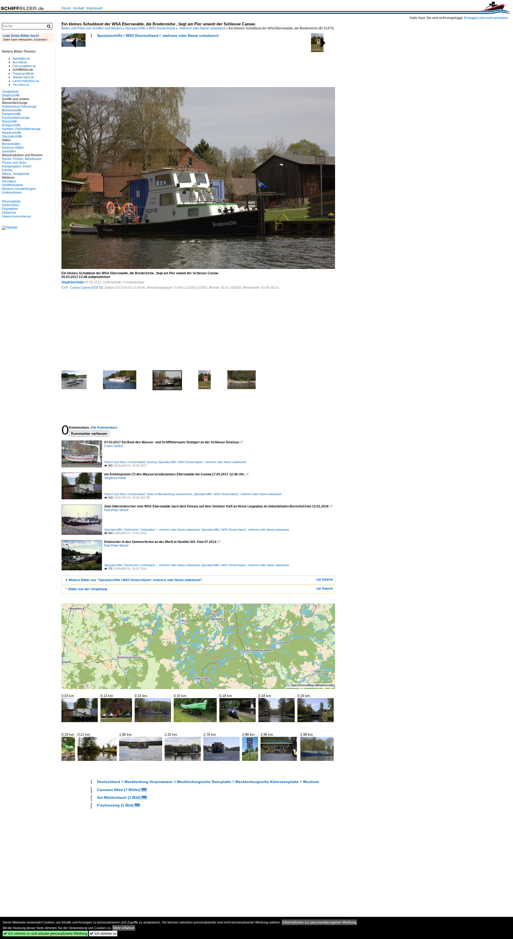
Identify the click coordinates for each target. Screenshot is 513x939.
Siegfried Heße (72, 282)
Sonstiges (9, 181)
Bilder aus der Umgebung (87, 589)
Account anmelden (494, 18)
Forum (66, 8)
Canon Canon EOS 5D (86, 287)
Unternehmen (12, 192)
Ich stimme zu (103, 934)
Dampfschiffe (11, 114)
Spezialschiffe (135, 28)
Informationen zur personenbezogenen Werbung (319, 922)
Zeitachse (9, 212)
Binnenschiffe (12, 110)
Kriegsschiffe (11, 125)
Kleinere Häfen (13, 148)
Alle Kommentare (104, 427)
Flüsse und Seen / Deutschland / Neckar (130, 462)
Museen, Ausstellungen (19, 189)
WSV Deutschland (162, 28)
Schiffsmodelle (12, 185)
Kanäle (7, 170)
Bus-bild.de (20, 62)
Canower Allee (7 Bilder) (119, 790)
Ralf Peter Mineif (116, 510)
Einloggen (471, 18)
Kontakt (78, 8)
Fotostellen (10, 209)
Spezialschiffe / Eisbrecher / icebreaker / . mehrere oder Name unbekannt (152, 529)
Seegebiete (10, 91)
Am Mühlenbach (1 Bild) (119, 797)
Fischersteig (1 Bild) (115, 805)
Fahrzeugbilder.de (24, 66)
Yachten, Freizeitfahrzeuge (21, 129)
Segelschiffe (11, 95)
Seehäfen (9, 151)
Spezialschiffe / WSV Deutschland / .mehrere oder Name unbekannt (158, 35)
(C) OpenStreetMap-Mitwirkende (309, 685)
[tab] (198, 580)
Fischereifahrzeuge (16, 118)
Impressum (95, 8)
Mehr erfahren (123, 928)
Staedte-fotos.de (23, 77)
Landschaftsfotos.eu (26, 81)
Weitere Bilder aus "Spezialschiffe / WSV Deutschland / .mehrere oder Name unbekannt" (135, 580)
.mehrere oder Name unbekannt (202, 28)
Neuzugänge (11, 201)
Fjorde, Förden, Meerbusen (21, 159)
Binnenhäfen (11, 144)
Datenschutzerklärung (16, 216)
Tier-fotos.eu (21, 84)
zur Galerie (324, 579)
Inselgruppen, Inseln (17, 166)
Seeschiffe (9, 121)
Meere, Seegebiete (16, 174)
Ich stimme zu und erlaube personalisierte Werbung (45, 934)
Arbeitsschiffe (11, 133)
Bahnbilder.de (21, 58)
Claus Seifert (113, 446)
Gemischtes (10, 205)
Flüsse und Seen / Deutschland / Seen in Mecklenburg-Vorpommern (148, 494)
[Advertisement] (158, 64)
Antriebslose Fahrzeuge (19, 106)
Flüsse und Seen (14, 163)
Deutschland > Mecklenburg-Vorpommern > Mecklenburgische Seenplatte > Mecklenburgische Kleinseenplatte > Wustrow (208, 782)
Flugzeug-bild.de (23, 73)
